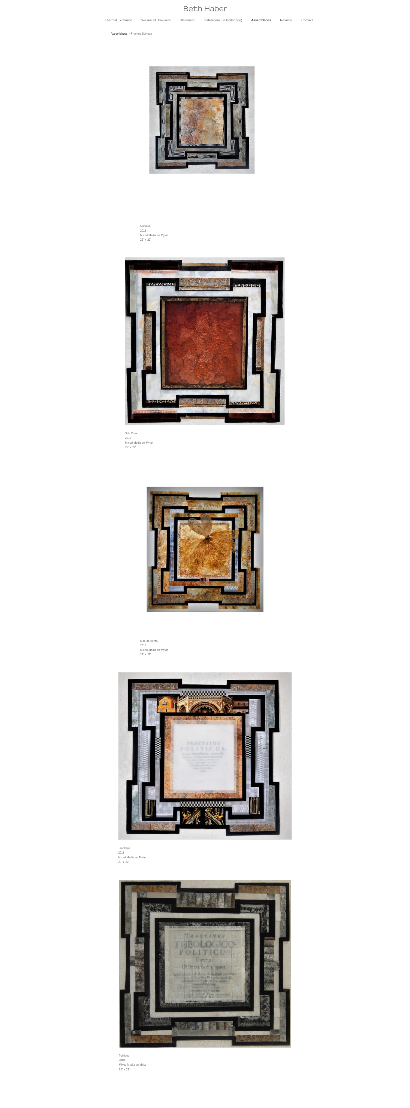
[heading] (205, 9)
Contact (307, 20)
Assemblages (261, 20)
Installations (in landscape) (222, 20)
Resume (286, 20)
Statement (187, 20)
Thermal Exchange (118, 20)
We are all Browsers (156, 20)
